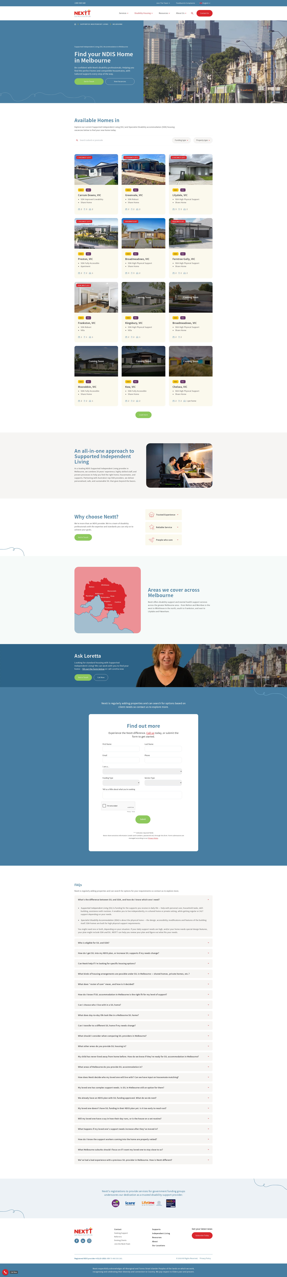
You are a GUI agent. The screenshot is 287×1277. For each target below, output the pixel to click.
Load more (143, 415)
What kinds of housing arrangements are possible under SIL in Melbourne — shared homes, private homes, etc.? (134, 973)
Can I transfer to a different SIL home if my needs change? (107, 1025)
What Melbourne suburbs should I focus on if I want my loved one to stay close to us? (120, 1149)
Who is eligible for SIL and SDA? (93, 942)
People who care (164, 539)
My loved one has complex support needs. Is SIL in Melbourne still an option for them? (121, 1087)
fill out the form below (93, 669)
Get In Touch (89, 81)
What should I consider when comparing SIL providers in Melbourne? (112, 1035)
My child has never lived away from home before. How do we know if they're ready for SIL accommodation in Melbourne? (138, 1056)
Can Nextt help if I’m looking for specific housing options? (107, 963)
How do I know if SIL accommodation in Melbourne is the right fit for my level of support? (122, 994)
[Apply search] (77, 140)
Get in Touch (83, 677)
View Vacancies (120, 81)
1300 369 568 (79, 3)
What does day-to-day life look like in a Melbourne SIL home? (108, 1015)
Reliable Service (164, 527)
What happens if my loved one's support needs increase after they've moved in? (118, 1128)
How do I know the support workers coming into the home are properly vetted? (117, 1139)
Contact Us (204, 13)
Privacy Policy (153, 838)
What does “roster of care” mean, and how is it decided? (106, 984)
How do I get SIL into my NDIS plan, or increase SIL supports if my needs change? (118, 953)
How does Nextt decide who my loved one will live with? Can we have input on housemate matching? (128, 1077)
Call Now (100, 677)
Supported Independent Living (94, 24)
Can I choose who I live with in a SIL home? (99, 1004)
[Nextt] (82, 13)
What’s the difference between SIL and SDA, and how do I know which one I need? (119, 899)
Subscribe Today (202, 1235)
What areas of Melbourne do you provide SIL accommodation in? (110, 1066)
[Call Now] (5, 1272)
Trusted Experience (165, 514)
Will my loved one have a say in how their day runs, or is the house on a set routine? (120, 1118)
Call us (150, 733)
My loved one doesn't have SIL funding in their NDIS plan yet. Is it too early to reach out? (122, 1108)
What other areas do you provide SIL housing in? (102, 1046)
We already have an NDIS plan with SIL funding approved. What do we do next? (117, 1097)
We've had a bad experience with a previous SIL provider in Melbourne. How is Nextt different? (125, 1160)
